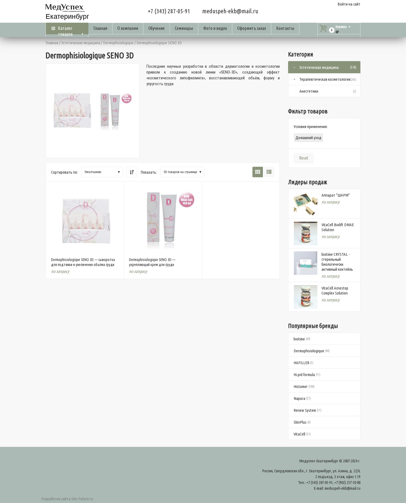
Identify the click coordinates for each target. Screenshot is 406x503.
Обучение (156, 28)
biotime (299, 339)
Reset (303, 157)
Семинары (184, 28)
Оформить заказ (251, 28)
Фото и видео (215, 28)
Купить (84, 246)
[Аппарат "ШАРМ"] (305, 204)
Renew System (305, 410)
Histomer (301, 386)
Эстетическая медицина (80, 42)
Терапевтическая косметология (324, 79)
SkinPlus (300, 422)
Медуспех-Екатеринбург (318, 460)
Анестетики (308, 91)
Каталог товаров (65, 30)
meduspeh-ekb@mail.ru (230, 10)
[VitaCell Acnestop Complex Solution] (305, 297)
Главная (100, 28)
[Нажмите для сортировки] (131, 172)
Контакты (285, 28)
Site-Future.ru (82, 498)
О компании (127, 28)
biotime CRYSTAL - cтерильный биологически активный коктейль (337, 262)
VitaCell (299, 434)
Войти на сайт (349, 4)
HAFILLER (301, 362)
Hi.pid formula (304, 374)
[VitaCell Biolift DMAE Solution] (305, 233)
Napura (299, 398)
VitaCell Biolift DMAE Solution (337, 227)
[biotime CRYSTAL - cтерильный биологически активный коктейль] (305, 263)
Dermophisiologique (118, 42)
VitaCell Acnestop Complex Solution (334, 290)
